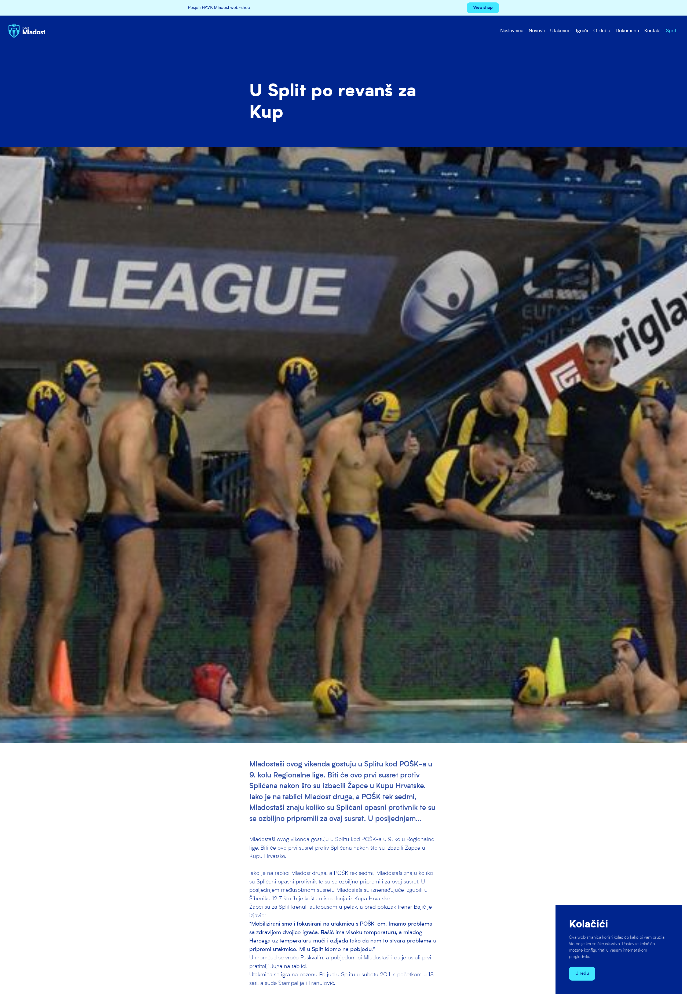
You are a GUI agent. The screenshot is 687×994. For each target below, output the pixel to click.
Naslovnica (511, 30)
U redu (582, 973)
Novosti (537, 30)
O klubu (601, 30)
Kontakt (652, 30)
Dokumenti (627, 30)
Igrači (582, 30)
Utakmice (560, 30)
